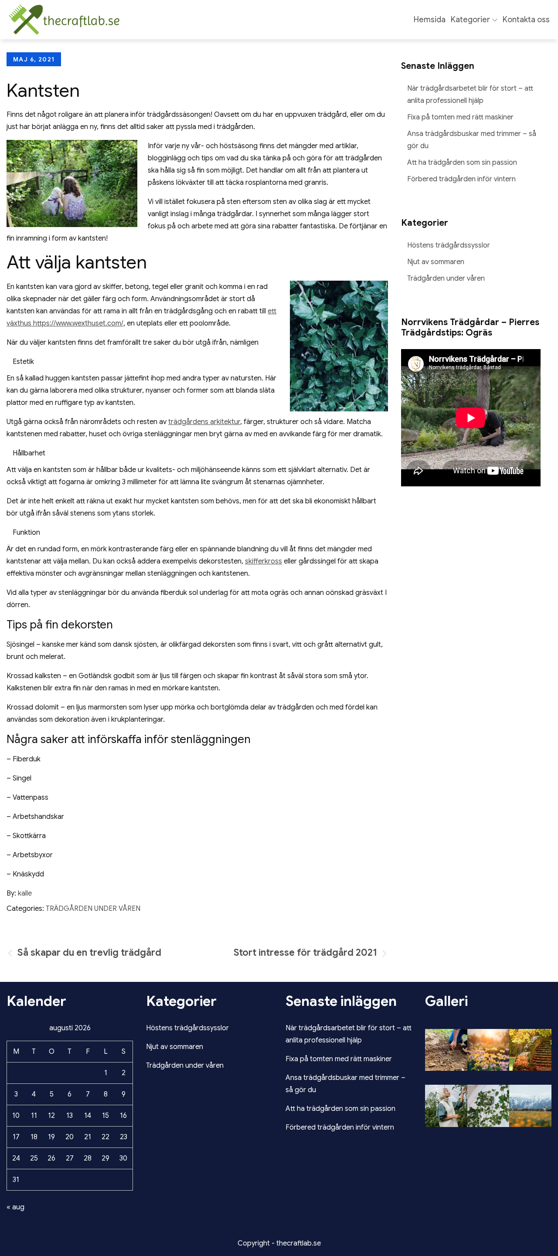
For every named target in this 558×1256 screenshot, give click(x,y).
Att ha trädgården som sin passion (462, 162)
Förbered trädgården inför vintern (461, 179)
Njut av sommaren (435, 262)
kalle (25, 893)
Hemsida (430, 19)
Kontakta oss (526, 19)
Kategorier (470, 19)
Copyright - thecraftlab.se (279, 1243)
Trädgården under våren (93, 908)
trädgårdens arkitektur (204, 422)
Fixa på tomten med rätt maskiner (460, 117)
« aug (15, 1207)
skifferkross (263, 561)
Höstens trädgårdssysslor (448, 245)
